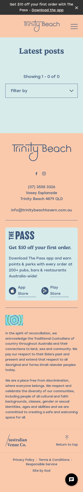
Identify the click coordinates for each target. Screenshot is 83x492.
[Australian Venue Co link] (16, 440)
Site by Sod (41, 471)
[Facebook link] (36, 173)
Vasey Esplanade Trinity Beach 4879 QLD (41, 196)
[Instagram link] (44, 173)
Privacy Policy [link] (23, 460)
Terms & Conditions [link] (54, 460)
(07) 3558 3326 (41, 187)
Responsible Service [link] (41, 464)
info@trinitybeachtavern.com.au (41, 210)
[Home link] (42, 26)
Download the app (48, 10)
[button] (74, 27)
